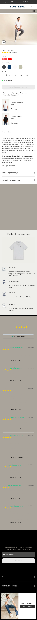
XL (21, 75)
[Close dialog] (35, 594)
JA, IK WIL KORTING (27, 606)
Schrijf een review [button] (19, 336)
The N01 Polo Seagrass (16, 428)
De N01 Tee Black (17, 116)
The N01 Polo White (15, 522)
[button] (3, 6)
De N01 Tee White (17, 102)
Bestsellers (14, 11)
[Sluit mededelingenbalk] (35, 1)
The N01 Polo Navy (15, 360)
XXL (27, 75)
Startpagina (5, 11)
